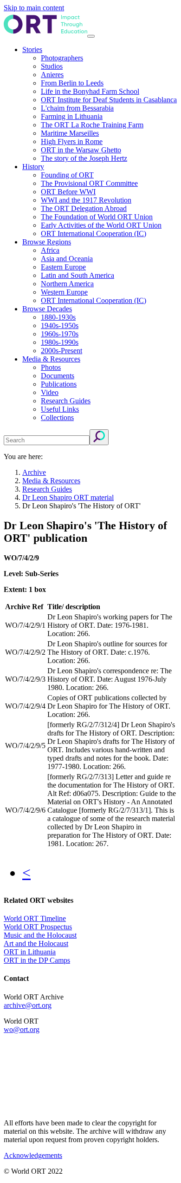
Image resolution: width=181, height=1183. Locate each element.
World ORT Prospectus (38, 927)
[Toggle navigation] (91, 36)
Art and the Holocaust (36, 943)
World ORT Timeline (35, 918)
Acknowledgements (33, 1155)
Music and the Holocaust (40, 935)
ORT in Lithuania (30, 952)
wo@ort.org (21, 1029)
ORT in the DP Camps (37, 960)
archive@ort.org (28, 1005)
